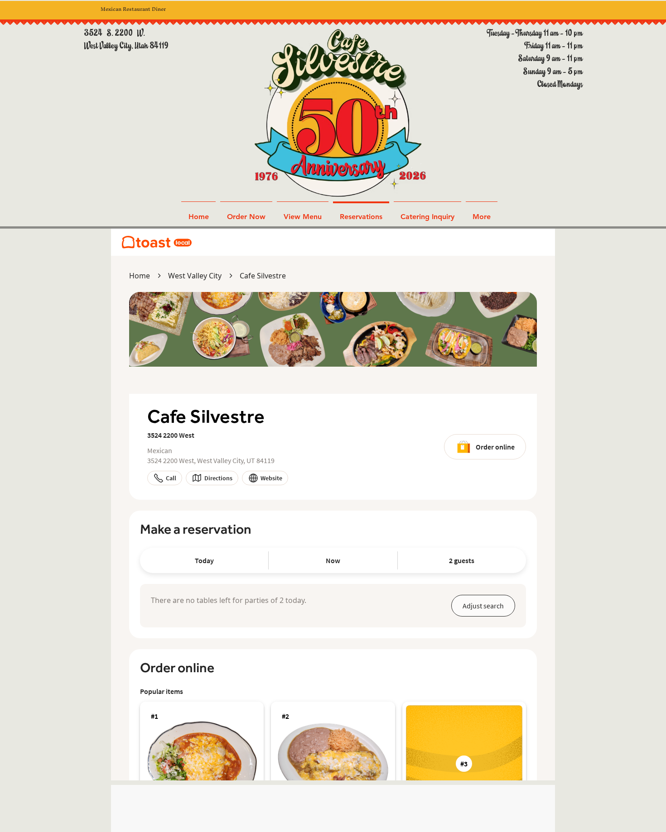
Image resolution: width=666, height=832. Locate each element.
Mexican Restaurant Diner (133, 9)
